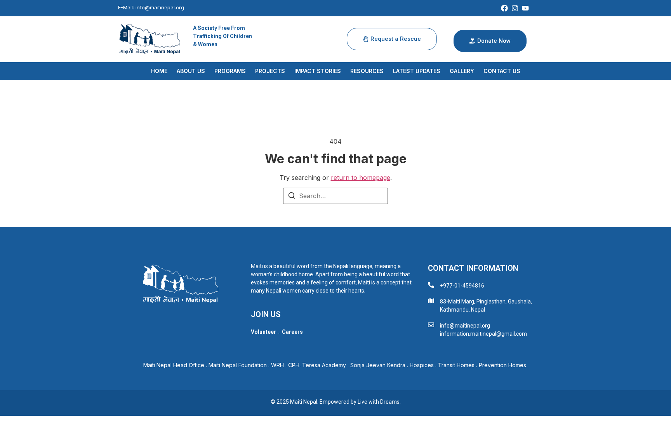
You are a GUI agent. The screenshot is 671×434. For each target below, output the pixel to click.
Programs (230, 71)
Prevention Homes (503, 365)
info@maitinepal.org (160, 7)
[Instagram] (515, 8)
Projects (270, 71)
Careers (292, 332)
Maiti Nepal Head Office (173, 365)
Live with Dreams (379, 402)
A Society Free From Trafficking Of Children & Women (222, 36)
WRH (277, 365)
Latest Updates (416, 71)
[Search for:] (335, 196)
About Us (191, 71)
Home (159, 71)
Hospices (422, 365)
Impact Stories (317, 71)
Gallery (462, 71)
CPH (293, 365)
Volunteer (263, 332)
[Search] (292, 196)
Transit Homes (456, 365)
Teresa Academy (324, 365)
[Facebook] (504, 8)
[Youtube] (525, 8)
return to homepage (360, 177)
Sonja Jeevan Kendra (377, 365)
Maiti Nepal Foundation (238, 365)
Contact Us (501, 71)
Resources (367, 71)
